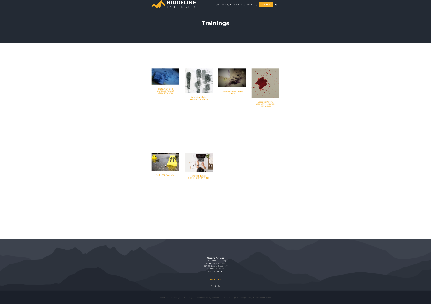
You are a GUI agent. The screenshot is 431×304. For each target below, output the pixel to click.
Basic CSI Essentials (165, 175)
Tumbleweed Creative (262, 297)
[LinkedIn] (215, 286)
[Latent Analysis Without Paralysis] (199, 80)
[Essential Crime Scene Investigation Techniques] (265, 83)
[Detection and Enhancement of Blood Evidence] (165, 76)
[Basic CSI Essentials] (165, 162)
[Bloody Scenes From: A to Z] (232, 77)
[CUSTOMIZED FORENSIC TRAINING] (199, 162)
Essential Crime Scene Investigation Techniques (265, 104)
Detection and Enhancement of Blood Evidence (165, 91)
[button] (276, 4)
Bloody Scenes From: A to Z (232, 92)
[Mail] (219, 286)
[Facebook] (212, 286)
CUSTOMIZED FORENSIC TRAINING (198, 177)
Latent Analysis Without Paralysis (199, 98)
